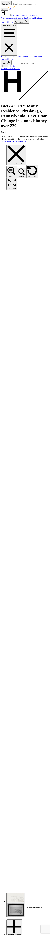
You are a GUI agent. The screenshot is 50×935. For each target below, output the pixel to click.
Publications (37, 18)
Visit (3, 18)
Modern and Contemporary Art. (14, 141)
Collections (10, 18)
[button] (15, 898)
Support (4, 22)
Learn (11, 22)
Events (18, 18)
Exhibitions (27, 18)
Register (13, 9)
